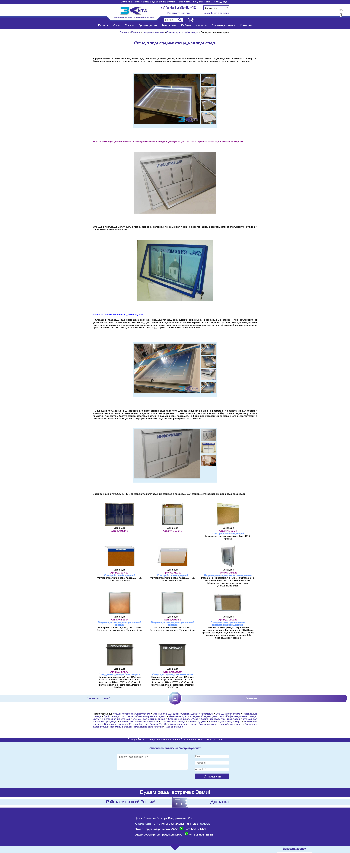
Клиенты (201, 25)
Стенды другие (197, 722)
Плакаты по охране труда (148, 727)
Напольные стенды (121, 727)
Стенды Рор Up (158, 724)
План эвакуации (174, 727)
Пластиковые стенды (173, 722)
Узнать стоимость (178, 13)
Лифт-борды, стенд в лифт (225, 722)
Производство (147, 25)
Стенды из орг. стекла (228, 714)
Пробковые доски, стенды (119, 717)
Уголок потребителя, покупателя (132, 714)
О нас (116, 25)
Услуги (129, 25)
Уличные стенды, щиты (166, 714)
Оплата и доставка (223, 25)
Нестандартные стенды (116, 719)
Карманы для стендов (183, 724)
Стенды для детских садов (149, 719)
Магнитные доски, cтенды (184, 717)
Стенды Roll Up (138, 724)
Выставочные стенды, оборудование (220, 724)
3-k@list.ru (204, 824)
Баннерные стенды (115, 724)
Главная (124, 32)
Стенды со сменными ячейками (139, 722)
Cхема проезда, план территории (220, 719)
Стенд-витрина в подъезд (151, 717)
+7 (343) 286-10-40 (178, 7)
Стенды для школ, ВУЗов (183, 719)
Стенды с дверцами (212, 717)
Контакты (246, 25)
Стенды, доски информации (182, 32)
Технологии (169, 25)
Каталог (103, 25)
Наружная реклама (153, 32)
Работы (186, 25)
